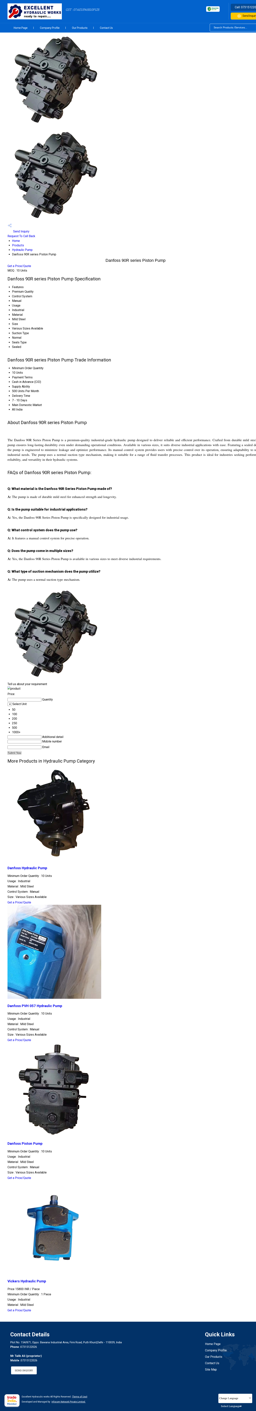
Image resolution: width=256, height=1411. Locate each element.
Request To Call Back (21, 236)
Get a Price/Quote (19, 266)
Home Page (21, 27)
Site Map (211, 1369)
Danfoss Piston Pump (25, 1144)
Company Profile (50, 27)
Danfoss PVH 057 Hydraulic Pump (34, 1006)
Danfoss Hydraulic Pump (27, 868)
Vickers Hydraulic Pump (26, 1281)
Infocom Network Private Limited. (69, 1401)
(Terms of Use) (79, 1396)
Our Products (80, 27)
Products (18, 245)
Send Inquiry (20, 231)
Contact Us (106, 27)
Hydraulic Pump (22, 250)
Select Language (230, 1406)
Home (16, 241)
